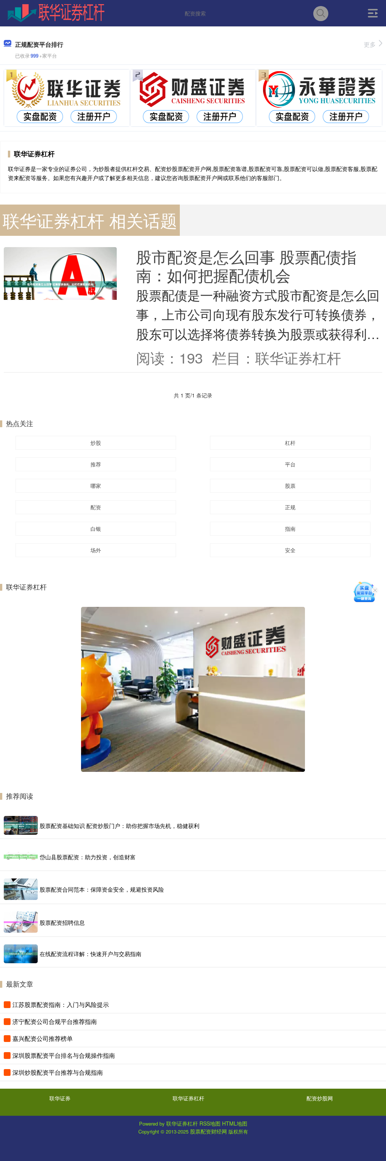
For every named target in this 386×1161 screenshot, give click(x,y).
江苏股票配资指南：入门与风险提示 (60, 1004)
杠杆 (290, 442)
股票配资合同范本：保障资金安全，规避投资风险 (102, 889)
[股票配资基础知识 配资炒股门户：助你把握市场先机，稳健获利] (21, 825)
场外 (95, 550)
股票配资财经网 (208, 1131)
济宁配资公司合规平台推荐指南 (54, 1021)
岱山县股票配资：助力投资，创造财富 (88, 857)
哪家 (95, 485)
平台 (290, 464)
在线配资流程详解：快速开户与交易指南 (90, 954)
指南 (290, 528)
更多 (370, 44)
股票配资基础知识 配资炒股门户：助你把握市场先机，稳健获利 (119, 826)
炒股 (95, 442)
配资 (95, 507)
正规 (290, 507)
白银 (95, 528)
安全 (290, 550)
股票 (290, 485)
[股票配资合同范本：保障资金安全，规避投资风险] (21, 889)
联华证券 (59, 1098)
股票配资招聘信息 (62, 922)
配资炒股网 (319, 1098)
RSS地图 (210, 1123)
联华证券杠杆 (188, 1098)
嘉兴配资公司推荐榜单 (42, 1038)
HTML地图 (234, 1123)
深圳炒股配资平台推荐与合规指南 (57, 1072)
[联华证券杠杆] (56, 12)
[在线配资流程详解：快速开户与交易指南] (21, 953)
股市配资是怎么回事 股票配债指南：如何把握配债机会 (246, 265)
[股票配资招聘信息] (21, 922)
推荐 (95, 464)
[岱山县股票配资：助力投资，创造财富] (21, 856)
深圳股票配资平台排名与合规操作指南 (63, 1055)
